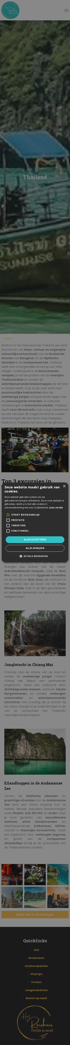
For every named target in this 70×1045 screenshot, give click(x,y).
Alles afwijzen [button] (35, 548)
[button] (35, 556)
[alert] (35, 522)
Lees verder (56, 507)
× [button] (64, 486)
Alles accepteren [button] (35, 539)
